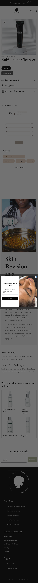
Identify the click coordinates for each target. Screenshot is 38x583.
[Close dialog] (36, 277)
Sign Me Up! (10, 298)
